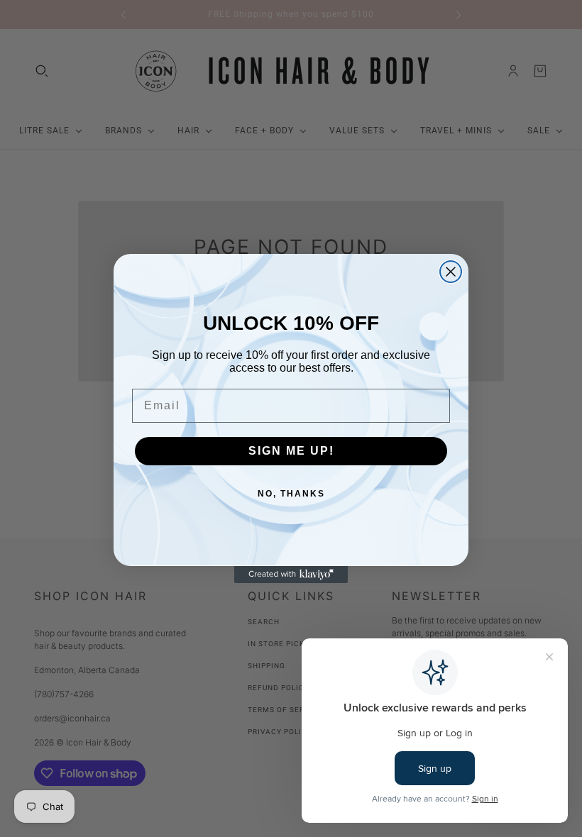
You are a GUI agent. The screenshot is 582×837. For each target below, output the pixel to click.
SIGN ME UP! (291, 451)
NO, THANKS (291, 494)
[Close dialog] (450, 271)
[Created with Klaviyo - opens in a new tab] (291, 574)
